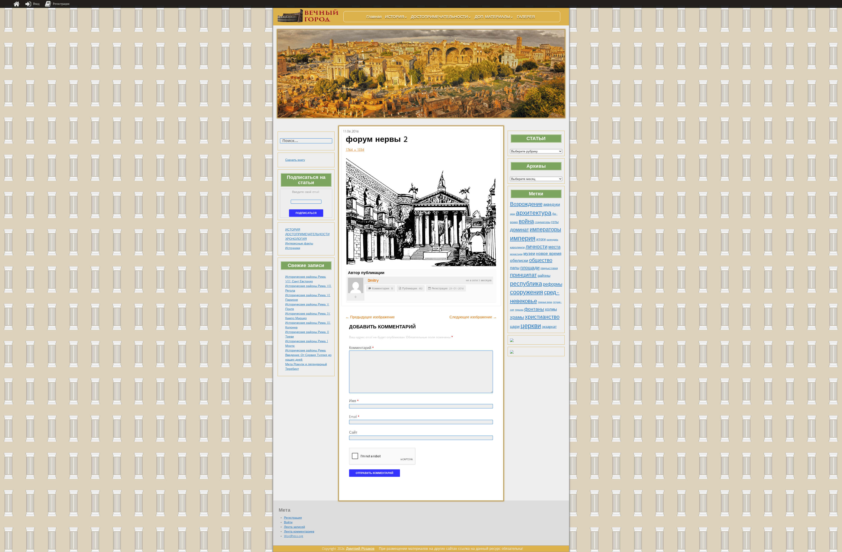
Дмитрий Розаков (360, 549)
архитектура (533, 212)
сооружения (526, 292)
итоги (541, 239)
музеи (529, 253)
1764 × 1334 (355, 150)
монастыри (516, 254)
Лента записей (294, 527)
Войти (288, 522)
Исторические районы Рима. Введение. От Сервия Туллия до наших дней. (308, 355)
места (554, 246)
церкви (531, 325)
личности (537, 247)
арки (512, 214)
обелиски (519, 260)
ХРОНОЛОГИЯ (296, 239)
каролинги (517, 247)
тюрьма (519, 309)
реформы (552, 284)
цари (515, 326)
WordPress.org (293, 536)
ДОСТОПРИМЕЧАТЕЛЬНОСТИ (439, 16)
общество (540, 260)
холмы (551, 309)
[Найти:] (306, 141)
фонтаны (534, 309)
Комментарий (361, 348)
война (526, 221)
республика (526, 283)
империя (522, 238)
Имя (354, 401)
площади (530, 267)
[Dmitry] (355, 285)
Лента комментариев (299, 531)
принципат (523, 275)
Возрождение (526, 204)
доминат (519, 229)
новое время (548, 253)
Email (354, 417)
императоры (545, 229)
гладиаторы (542, 222)
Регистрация (293, 518)
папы (514, 267)
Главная (374, 16)
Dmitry (373, 280)
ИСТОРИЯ (394, 16)
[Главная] (16, 4)
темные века (545, 302)
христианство (542, 316)
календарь (552, 239)
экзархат (549, 326)
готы (555, 222)
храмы (517, 317)
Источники (292, 248)
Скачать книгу (295, 160)
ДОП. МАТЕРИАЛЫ (492, 16)
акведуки (551, 204)
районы (544, 275)
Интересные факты (299, 243)
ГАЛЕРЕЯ (526, 16)
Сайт (353, 432)
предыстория (549, 268)
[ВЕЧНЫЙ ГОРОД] (308, 15)
